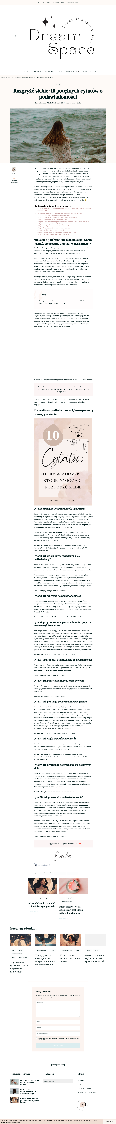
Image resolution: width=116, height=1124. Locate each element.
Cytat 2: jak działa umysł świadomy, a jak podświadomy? (58, 217)
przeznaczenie (60, 873)
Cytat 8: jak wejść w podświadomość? (52, 230)
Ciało (62, 898)
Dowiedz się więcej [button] (14, 1122)
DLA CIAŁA (37, 71)
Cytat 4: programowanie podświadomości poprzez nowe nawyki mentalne (64, 222)
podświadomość (46, 873)
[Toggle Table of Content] (89, 206)
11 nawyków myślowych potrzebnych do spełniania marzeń (30, 1100)
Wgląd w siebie (23, 957)
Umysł (58, 85)
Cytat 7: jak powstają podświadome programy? (55, 228)
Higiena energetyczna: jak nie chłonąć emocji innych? (30, 1082)
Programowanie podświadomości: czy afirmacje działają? (28, 1091)
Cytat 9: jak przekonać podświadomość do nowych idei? (58, 232)
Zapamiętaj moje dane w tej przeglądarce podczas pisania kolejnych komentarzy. (58, 1038)
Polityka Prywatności (85, 1088)
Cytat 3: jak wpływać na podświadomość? (53, 219)
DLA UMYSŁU (49, 71)
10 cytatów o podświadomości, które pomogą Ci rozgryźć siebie (59, 213)
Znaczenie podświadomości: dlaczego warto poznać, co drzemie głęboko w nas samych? (63, 210)
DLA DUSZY (25, 71)
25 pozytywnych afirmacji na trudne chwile (70, 958)
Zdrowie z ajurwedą (66, 901)
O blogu (84, 71)
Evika (14, 174)
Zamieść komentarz (14, 181)
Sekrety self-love (72, 2)
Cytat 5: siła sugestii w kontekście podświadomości (56, 224)
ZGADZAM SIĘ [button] (109, 1121)
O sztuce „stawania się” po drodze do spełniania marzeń (94, 958)
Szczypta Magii (71, 71)
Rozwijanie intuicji (58, 2)
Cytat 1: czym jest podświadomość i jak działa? (54, 215)
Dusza (31, 898)
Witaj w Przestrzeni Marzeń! (88, 1092)
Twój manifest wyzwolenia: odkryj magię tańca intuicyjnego (19, 967)
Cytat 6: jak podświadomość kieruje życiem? (54, 226)
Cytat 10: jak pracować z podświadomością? (54, 234)
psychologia (73, 873)
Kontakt (93, 71)
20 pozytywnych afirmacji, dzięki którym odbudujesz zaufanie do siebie (45, 960)
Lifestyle (60, 71)
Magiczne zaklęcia (44, 2)
